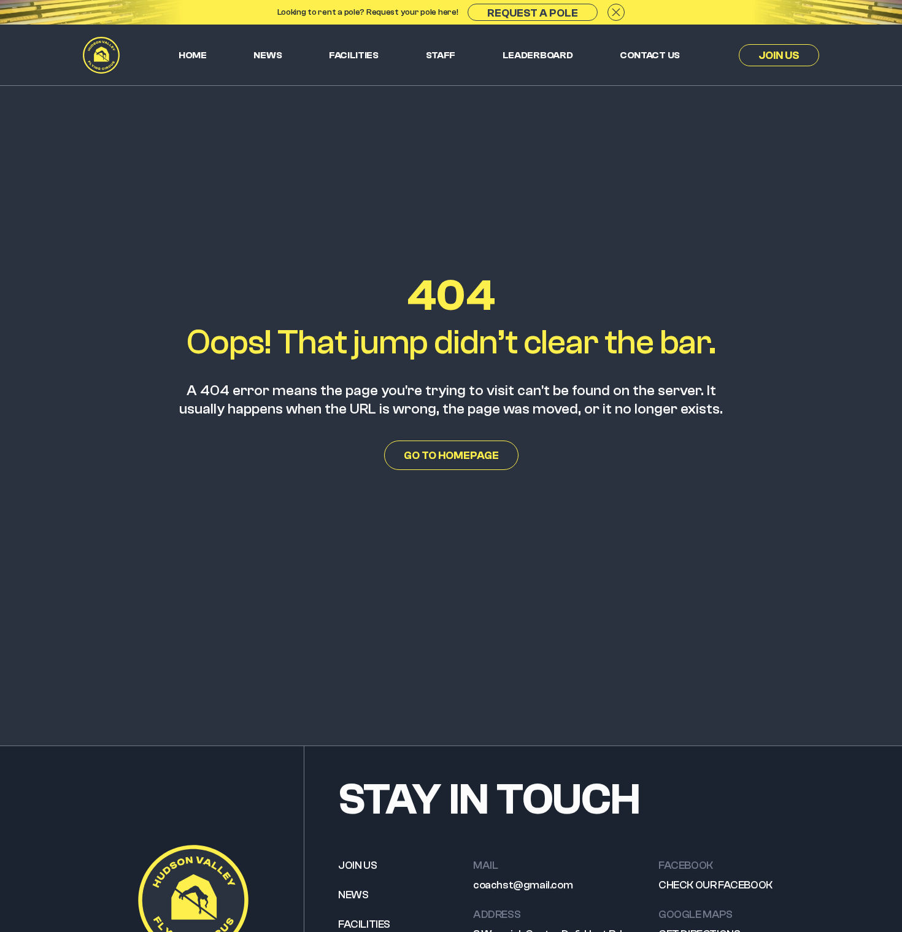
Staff (441, 55)
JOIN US (357, 865)
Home (193, 55)
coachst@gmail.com (522, 885)
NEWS (353, 894)
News (267, 55)
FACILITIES (364, 924)
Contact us (650, 55)
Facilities (354, 55)
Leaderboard (538, 55)
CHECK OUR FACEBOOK (715, 885)
